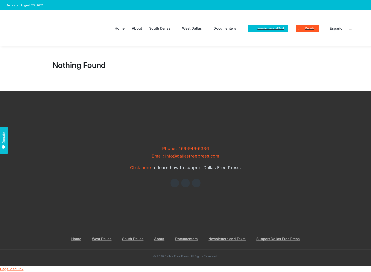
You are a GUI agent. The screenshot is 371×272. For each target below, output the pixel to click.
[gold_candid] (231, 189)
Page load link (11, 269)
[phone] (363, 5)
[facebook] (335, 5)
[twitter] (342, 5)
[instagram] (349, 5)
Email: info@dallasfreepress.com (185, 156)
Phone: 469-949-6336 (185, 148)
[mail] (356, 5)
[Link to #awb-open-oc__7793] (350, 28)
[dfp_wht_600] (185, 110)
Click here (140, 167)
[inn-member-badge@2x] (140, 189)
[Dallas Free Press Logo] (20, 16)
